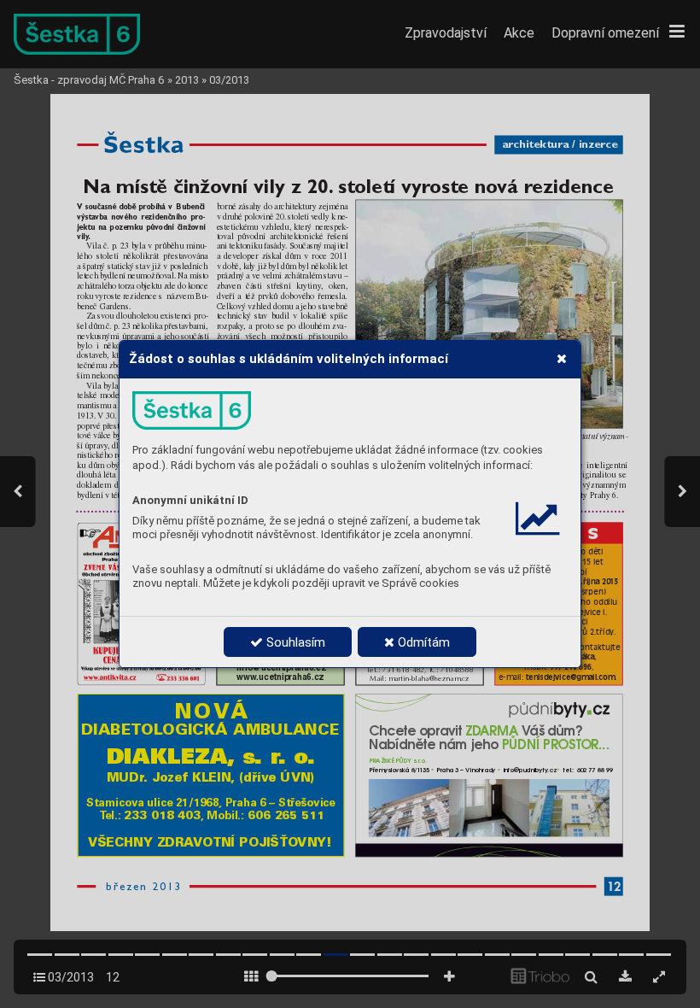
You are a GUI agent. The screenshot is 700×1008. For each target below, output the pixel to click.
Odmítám (422, 642)
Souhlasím (294, 642)
